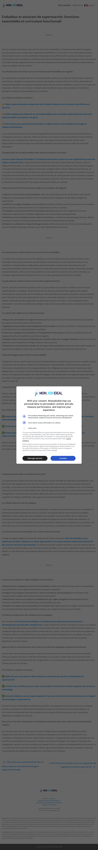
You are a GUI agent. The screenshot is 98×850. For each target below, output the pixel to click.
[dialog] (49, 425)
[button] (49, 428)
